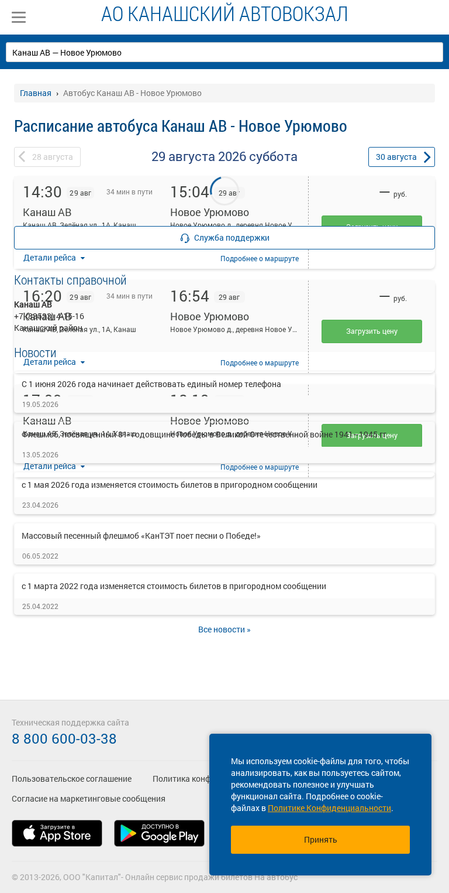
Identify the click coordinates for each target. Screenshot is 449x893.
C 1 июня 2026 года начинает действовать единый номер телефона (151, 383)
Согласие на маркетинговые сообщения (88, 798)
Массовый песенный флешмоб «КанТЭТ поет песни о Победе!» (141, 535)
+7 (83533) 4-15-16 (49, 315)
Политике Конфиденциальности (329, 807)
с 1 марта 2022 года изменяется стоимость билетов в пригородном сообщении (174, 585)
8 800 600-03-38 (64, 738)
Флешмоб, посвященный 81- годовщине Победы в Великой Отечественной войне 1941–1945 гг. (205, 434)
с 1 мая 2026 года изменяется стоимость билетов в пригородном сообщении (169, 484)
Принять (320, 839)
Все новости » (224, 629)
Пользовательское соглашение (72, 778)
